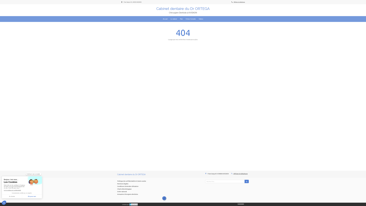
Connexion (241, 204)
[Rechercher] (247, 181)
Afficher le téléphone (239, 2)
